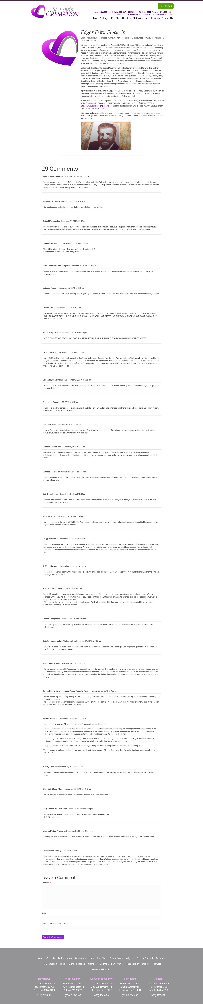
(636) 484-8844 (145, 12)
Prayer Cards (116, 958)
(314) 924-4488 (165, 12)
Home (40, 958)
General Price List (101, 969)
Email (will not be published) (54, 923)
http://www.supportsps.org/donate (95, 106)
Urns (91, 958)
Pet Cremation (49, 963)
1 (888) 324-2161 (165, 14)
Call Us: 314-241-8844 (111, 963)
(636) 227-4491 (105, 12)
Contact (92, 963)
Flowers (157, 963)
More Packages (76, 963)
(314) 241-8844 (129, 14)
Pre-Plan (101, 958)
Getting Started (145, 958)
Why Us (130, 958)
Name (45, 913)
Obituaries (80, 958)
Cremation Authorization (59, 958)
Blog (62, 963)
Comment (46, 883)
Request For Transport (137, 963)
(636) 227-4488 (124, 12)
